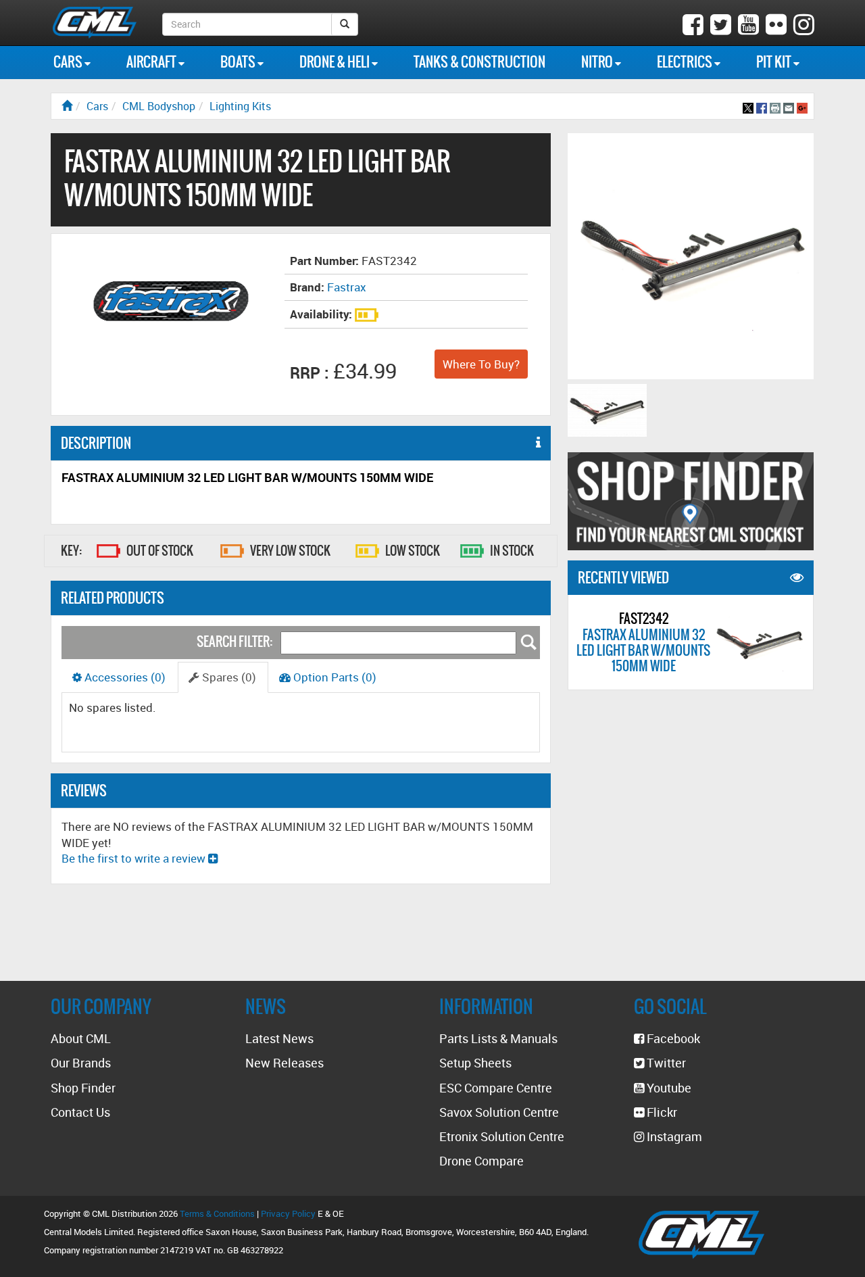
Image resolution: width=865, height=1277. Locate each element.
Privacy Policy (288, 1213)
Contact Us (80, 1112)
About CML (81, 1038)
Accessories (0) (124, 677)
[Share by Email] (788, 106)
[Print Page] (775, 106)
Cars (68, 62)
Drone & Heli (335, 62)
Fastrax (346, 287)
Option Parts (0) (333, 677)
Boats (238, 62)
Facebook (672, 1038)
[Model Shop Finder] (691, 501)
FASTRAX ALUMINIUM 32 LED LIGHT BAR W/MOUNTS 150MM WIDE (643, 650)
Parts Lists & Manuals (498, 1038)
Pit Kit (774, 62)
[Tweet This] (748, 106)
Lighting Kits (240, 106)
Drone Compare (481, 1161)
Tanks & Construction (479, 62)
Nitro (598, 62)
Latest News (279, 1038)
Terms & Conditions (217, 1213)
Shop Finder (83, 1088)
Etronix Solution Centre (501, 1136)
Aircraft (152, 62)
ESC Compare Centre (495, 1088)
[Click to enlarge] (607, 410)
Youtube (667, 1088)
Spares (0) (227, 677)
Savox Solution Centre (499, 1112)
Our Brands (81, 1063)
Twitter (665, 1063)
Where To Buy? (481, 364)
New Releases (284, 1063)
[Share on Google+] (802, 106)
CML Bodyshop (158, 106)
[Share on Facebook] (761, 106)
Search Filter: (234, 641)
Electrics (685, 62)
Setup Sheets (475, 1063)
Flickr (660, 1112)
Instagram (673, 1136)
